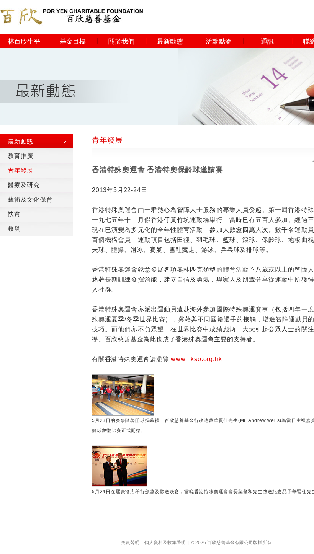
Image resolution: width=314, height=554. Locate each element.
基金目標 (73, 41)
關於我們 (121, 41)
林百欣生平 (24, 41)
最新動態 (170, 41)
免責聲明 (130, 542)
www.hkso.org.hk (196, 359)
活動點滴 (219, 41)
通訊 (267, 41)
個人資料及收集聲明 (165, 542)
